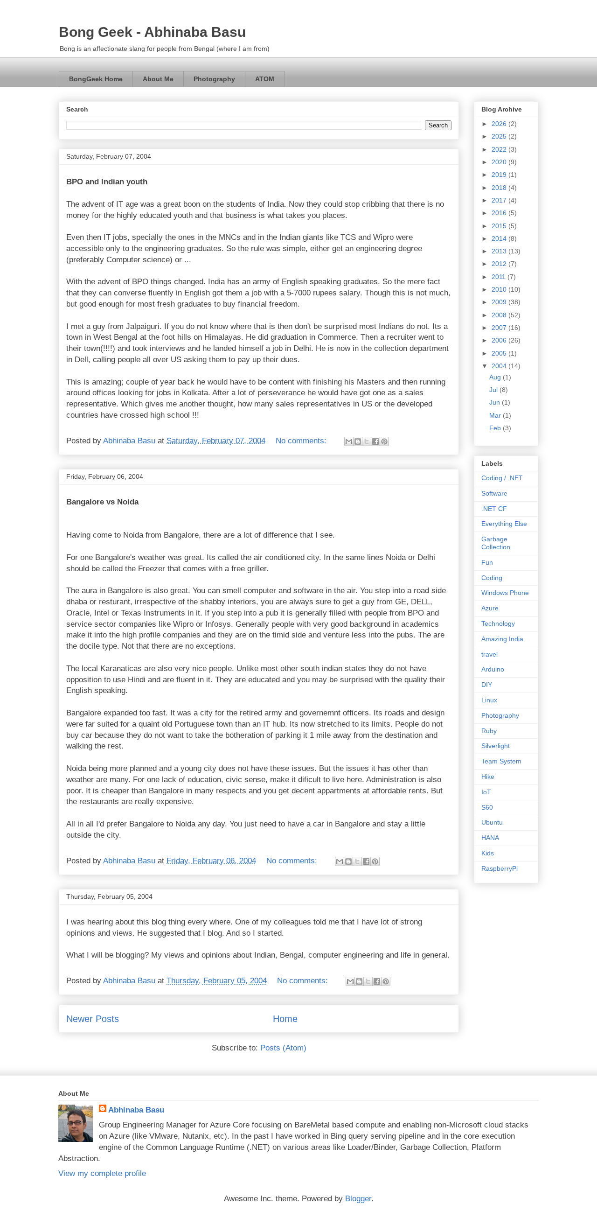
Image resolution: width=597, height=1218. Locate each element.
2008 (500, 315)
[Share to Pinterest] (384, 441)
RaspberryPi (499, 868)
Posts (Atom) (283, 1047)
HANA (490, 837)
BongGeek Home (96, 79)
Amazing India (502, 639)
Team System (501, 761)
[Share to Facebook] (375, 441)
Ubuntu (492, 822)
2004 (500, 366)
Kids (487, 853)
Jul (494, 389)
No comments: (302, 440)
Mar (496, 415)
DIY (486, 684)
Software (494, 493)
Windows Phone (505, 592)
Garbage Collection (495, 543)
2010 (500, 289)
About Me (158, 79)
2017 (500, 200)
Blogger (358, 1198)
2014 (500, 238)
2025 (500, 136)
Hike (487, 776)
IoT (486, 792)
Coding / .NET (502, 478)
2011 (499, 276)
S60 (487, 807)
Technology (498, 623)
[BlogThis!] (357, 441)
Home (285, 1019)
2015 (500, 226)
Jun (495, 402)
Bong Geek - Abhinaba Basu (152, 32)
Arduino (492, 669)
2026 (500, 123)
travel (489, 654)
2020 (500, 162)
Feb (496, 428)
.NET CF (494, 508)
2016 (500, 213)
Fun (487, 562)
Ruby (489, 731)
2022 (500, 149)
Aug (496, 377)
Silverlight (495, 745)
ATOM (264, 79)
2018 (500, 187)
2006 (500, 340)
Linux (489, 700)
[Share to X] (366, 441)
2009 (500, 302)
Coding (491, 577)
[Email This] (349, 441)
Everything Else (504, 523)
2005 (500, 353)
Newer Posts (92, 1019)
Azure (490, 608)
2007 (500, 327)
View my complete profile (102, 1173)
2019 (500, 174)
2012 (500, 263)
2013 (500, 251)
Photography (214, 79)
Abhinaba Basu (136, 1110)
